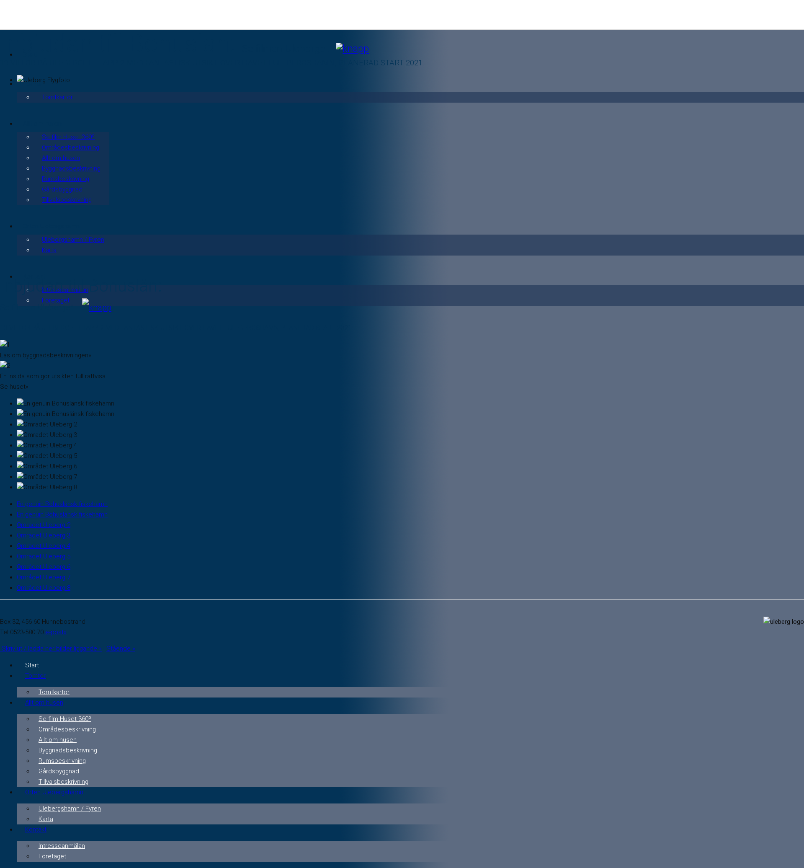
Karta (49, 250)
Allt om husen (61, 158)
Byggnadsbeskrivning (71, 168)
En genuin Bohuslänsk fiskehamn (62, 504)
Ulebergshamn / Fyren (73, 239)
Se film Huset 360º (68, 137)
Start (32, 665)
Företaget (52, 856)
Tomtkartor (57, 97)
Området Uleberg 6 (43, 567)
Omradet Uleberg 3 (43, 535)
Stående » (120, 648)
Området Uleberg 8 (43, 588)
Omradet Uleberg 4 (43, 546)
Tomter (35, 675)
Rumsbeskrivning (65, 179)
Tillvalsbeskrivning (67, 200)
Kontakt (35, 829)
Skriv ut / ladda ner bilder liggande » (51, 648)
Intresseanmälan (62, 846)
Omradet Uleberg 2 (43, 525)
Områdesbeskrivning (70, 147)
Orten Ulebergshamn (54, 792)
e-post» (56, 632)
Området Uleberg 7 (43, 577)
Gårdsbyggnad (62, 189)
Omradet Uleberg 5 (43, 556)
